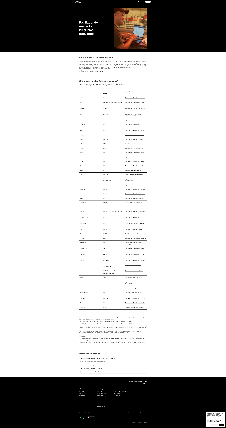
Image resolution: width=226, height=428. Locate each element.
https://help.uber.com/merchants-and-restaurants (95, 340)
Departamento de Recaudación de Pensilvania (135, 238)
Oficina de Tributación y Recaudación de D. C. (135, 288)
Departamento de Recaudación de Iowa (134, 157)
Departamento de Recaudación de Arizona (134, 102)
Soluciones (99, 1)
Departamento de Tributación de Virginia (134, 277)
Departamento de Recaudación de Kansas (134, 161)
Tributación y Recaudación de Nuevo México (135, 207)
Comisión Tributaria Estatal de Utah (133, 264)
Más (116, 1)
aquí (219, 421)
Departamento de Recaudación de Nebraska (135, 193)
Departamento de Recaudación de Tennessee (135, 260)
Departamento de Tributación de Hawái (134, 139)
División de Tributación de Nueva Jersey (134, 202)
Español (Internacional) (134, 412)
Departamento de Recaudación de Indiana (134, 152)
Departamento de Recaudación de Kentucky (135, 165)
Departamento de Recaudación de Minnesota (135, 189)
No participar (214, 425)
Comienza (148, 1)
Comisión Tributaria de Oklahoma (132, 233)
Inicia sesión (141, 1)
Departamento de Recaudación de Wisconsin (135, 298)
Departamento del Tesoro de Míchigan (133, 185)
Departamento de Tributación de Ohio (133, 229)
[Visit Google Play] (83, 418)
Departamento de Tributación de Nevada (134, 198)
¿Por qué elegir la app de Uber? (89, 1)
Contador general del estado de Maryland (134, 174)
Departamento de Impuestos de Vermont (134, 270)
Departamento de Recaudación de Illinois (134, 148)
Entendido (221, 425)
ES (128, 1)
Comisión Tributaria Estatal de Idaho (133, 143)
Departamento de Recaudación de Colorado (135, 120)
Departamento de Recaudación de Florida (134, 130)
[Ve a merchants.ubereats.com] (78, 2)
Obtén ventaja (133, 1)
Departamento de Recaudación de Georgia (134, 134)
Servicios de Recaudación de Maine (133, 170)
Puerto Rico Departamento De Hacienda (134, 307)
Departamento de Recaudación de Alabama (135, 97)
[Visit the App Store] (91, 418)
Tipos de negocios (108, 1)
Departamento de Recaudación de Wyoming (135, 302)
